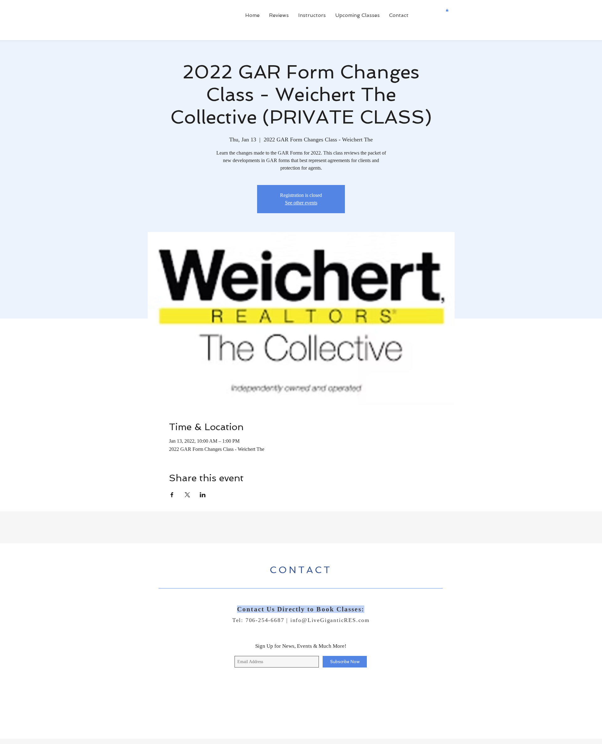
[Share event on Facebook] (172, 494)
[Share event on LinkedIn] (203, 494)
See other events (301, 202)
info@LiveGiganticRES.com (330, 620)
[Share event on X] (187, 494)
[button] (447, 10)
